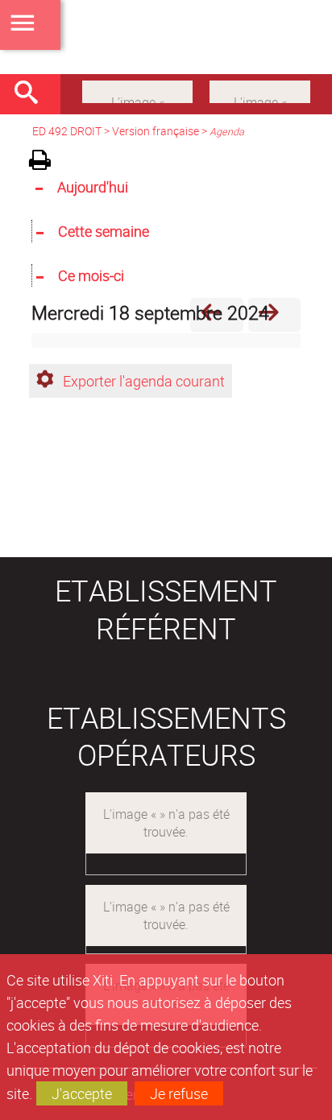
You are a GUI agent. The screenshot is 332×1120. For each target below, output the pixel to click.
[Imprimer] (45, 162)
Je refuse (179, 1093)
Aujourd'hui (92, 186)
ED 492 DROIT (67, 130)
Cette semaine (103, 231)
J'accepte (82, 1093)
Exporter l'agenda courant (144, 381)
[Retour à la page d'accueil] (166, 37)
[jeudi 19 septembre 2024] (274, 314)
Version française (155, 130)
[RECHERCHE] (32, 94)
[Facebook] (137, 90)
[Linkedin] (260, 90)
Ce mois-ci (91, 275)
